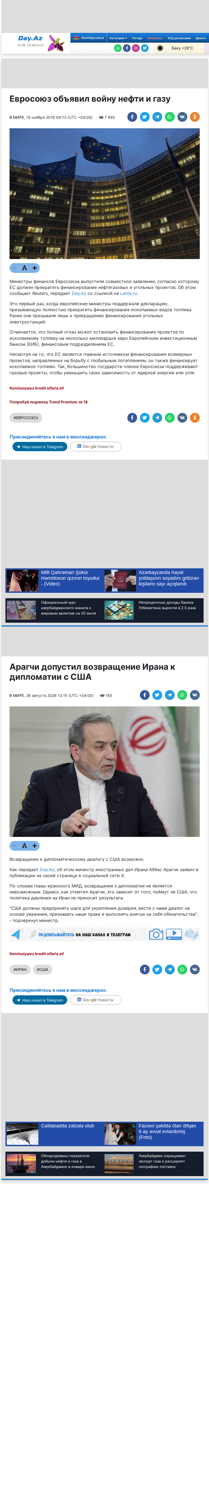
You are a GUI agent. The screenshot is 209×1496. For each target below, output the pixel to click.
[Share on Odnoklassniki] (195, 117)
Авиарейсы (155, 38)
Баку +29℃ (182, 48)
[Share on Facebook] (132, 117)
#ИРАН (20, 969)
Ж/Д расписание (179, 38)
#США (42, 969)
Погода (137, 38)
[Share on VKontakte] (182, 117)
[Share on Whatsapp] (170, 117)
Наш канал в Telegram (42, 446)
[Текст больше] (35, 268)
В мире (17, 117)
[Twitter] (145, 48)
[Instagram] (136, 48)
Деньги (201, 38)
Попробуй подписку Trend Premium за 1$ (49, 402)
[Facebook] (127, 48)
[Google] (95, 446)
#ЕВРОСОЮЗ (26, 417)
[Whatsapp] (118, 48)
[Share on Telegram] (157, 117)
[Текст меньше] (14, 268)
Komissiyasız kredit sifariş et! (37, 388)
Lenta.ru (128, 293)
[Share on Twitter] (145, 117)
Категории (117, 38)
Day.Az (79, 293)
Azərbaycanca (92, 38)
